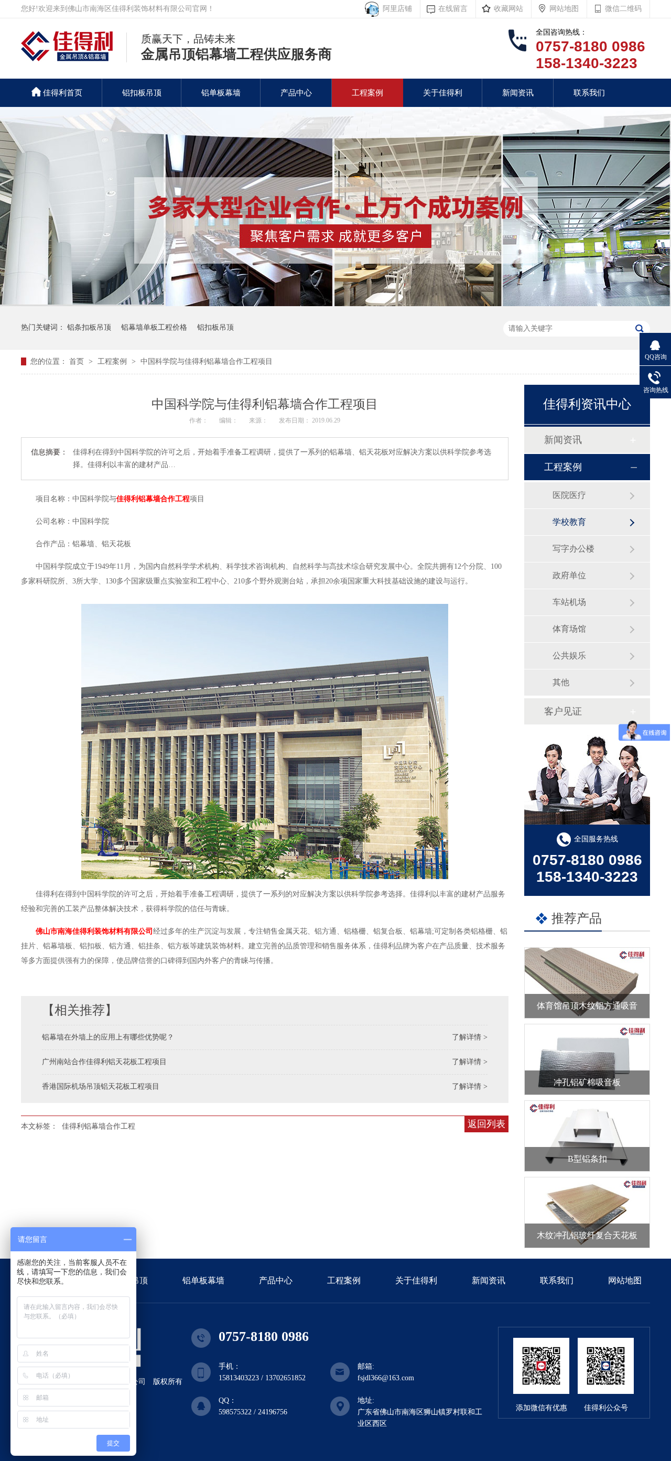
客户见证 (563, 711)
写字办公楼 (573, 548)
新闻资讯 (518, 93)
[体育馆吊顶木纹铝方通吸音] (587, 983)
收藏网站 (508, 9)
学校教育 (569, 521)
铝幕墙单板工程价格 (154, 327)
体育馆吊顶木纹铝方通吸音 (587, 1005)
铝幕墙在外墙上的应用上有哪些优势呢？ (108, 1037)
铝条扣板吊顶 (89, 327)
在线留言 (453, 9)
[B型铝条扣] (587, 1136)
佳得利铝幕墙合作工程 (153, 499)
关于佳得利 (442, 93)
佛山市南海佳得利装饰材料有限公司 (94, 931)
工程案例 (367, 93)
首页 (77, 361)
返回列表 (486, 1124)
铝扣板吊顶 (141, 93)
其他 (561, 682)
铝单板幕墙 (221, 93)
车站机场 (569, 602)
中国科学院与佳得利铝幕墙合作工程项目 (206, 361)
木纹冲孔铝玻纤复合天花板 (587, 1235)
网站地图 (564, 9)
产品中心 (296, 93)
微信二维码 (623, 9)
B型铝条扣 (587, 1158)
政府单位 (569, 575)
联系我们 (589, 93)
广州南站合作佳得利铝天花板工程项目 (104, 1062)
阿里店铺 (395, 9)
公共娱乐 (569, 655)
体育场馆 (569, 628)
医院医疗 (569, 495)
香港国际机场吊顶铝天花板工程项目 (100, 1086)
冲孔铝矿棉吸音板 (587, 1082)
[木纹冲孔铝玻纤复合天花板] (587, 1212)
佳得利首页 (62, 93)
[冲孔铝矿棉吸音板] (587, 1059)
